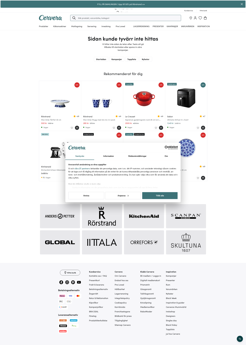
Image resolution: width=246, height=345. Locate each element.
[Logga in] (195, 18)
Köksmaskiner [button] (59, 26)
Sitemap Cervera (123, 324)
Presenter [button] (158, 26)
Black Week (171, 298)
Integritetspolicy (122, 298)
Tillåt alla (160, 195)
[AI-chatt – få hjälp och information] (240, 339)
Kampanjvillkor (96, 306)
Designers (170, 315)
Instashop (170, 311)
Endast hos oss (121, 280)
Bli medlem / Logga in (150, 275)
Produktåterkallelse (98, 320)
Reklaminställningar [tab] (137, 156)
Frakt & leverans (96, 284)
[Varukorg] (205, 18)
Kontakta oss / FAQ (98, 275)
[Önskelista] (200, 18)
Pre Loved (120, 26)
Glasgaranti (145, 289)
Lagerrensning (141, 26)
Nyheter (145, 59)
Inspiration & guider (175, 302)
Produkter (43, 26)
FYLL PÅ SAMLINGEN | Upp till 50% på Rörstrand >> (121, 4)
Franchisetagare (122, 311)
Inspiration (203, 26)
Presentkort (94, 280)
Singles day (171, 320)
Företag (92, 315)
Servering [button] (91, 26)
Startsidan (101, 59)
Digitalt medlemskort (150, 280)
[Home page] (50, 19)
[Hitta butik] (190, 18)
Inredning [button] (106, 26)
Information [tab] (108, 156)
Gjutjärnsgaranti (148, 298)
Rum (168, 284)
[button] (74, 18)
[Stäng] (241, 4)
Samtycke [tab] (79, 156)
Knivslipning (145, 302)
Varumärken (187, 26)
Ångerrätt (93, 293)
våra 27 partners (82, 168)
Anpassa (121, 195)
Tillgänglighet (121, 320)
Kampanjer (172, 26)
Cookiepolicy (121, 302)
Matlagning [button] (76, 26)
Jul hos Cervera (173, 333)
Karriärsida (120, 306)
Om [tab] (166, 156)
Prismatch (145, 284)
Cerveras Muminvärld (176, 306)
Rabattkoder (146, 311)
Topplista (131, 59)
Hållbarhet (120, 289)
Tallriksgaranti (147, 293)
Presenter (170, 280)
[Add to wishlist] (72, 128)
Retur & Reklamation (98, 298)
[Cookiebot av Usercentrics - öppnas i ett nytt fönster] (166, 148)
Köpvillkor (93, 302)
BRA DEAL (93, 311)
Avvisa (86, 195)
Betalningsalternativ (98, 289)
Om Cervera (120, 275)
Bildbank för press (123, 315)
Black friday (171, 324)
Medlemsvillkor (147, 306)
